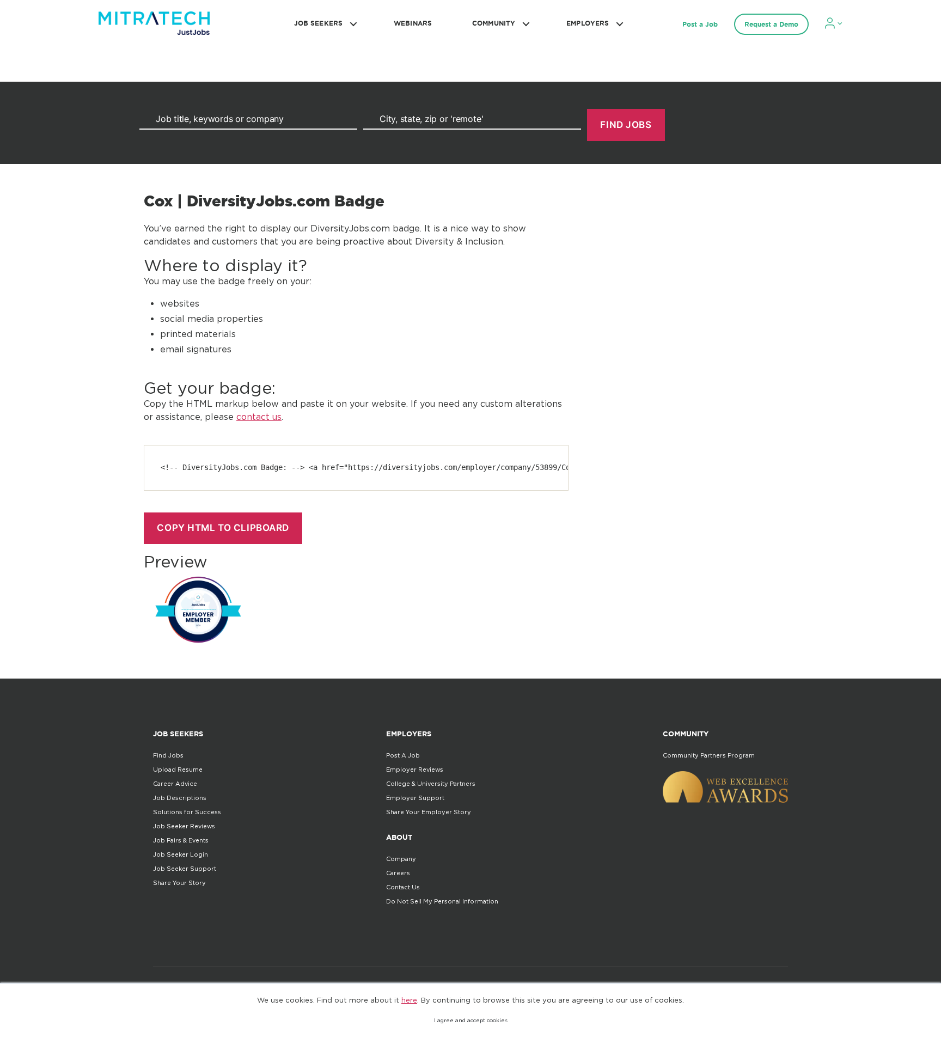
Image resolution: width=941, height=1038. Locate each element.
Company (401, 859)
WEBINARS (413, 23)
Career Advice (175, 783)
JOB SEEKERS (318, 23)
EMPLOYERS (587, 23)
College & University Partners (430, 783)
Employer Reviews (414, 769)
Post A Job (403, 755)
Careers (398, 873)
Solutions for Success (187, 812)
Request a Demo (771, 24)
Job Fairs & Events (181, 840)
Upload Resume (178, 769)
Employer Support (415, 798)
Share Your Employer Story (428, 812)
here (409, 1000)
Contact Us (403, 887)
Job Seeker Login (180, 854)
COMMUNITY (493, 23)
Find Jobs (168, 755)
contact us (259, 417)
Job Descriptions (179, 798)
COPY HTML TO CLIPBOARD (223, 527)
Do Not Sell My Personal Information (442, 901)
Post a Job (700, 24)
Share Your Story (179, 883)
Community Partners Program (709, 755)
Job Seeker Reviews (184, 826)
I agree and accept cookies (471, 1020)
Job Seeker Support (184, 868)
